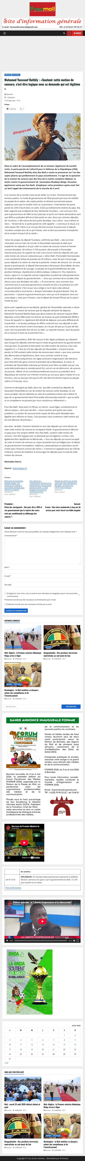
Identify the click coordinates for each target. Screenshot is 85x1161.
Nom (7, 567)
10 (10, 1044)
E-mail (7, 576)
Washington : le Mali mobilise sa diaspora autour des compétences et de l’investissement (21, 693)
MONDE (9, 647)
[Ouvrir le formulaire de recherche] (64, 33)
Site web (7, 585)
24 (10, 1054)
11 (21, 1044)
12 (32, 1044)
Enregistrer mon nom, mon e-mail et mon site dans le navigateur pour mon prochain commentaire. (42, 595)
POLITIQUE (16, 75)
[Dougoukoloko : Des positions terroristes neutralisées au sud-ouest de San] (62, 637)
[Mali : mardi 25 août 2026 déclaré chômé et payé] (22, 1089)
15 (64, 1044)
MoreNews (51, 1158)
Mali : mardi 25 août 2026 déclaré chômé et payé (22, 1106)
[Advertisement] (42, 52)
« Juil (6, 1063)
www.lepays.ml (20, 468)
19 (32, 1049)
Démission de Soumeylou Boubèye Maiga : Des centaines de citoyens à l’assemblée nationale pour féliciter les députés (14, 485)
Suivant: (63, 507)
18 (21, 1049)
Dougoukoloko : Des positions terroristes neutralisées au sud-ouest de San (60, 654)
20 (43, 1049)
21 (54, 1049)
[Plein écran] (78, 940)
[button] (4, 33)
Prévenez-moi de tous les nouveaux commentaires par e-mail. (30, 600)
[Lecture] (7, 940)
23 (75, 1049)
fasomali (9, 94)
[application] (42, 921)
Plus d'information (13, 887)
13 (43, 1044)
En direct (77, 33)
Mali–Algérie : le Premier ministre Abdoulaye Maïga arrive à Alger (22, 654)
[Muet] (74, 940)
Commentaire (10, 535)
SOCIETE (9, 1098)
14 (54, 1044)
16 (75, 1044)
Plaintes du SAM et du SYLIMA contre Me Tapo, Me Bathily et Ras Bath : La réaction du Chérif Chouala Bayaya (66, 484)
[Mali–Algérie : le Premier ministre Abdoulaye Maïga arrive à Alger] (22, 637)
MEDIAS (7, 75)
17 (10, 1049)
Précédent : (23, 510)
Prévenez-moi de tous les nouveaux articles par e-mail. (29, 604)
